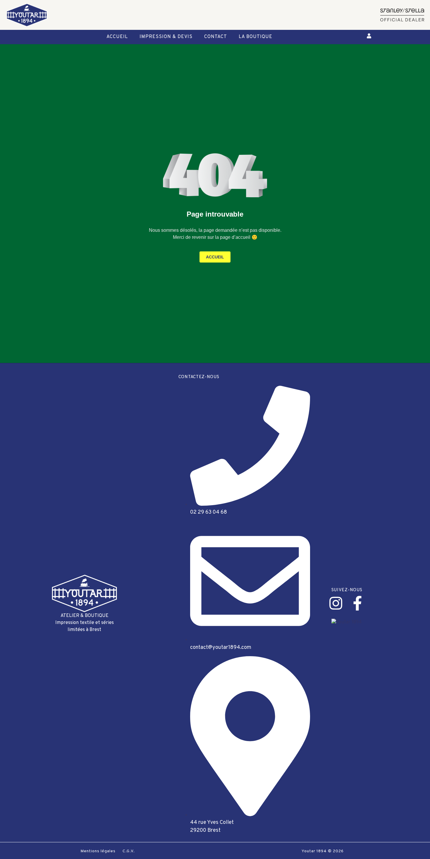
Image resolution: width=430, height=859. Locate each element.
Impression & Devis (166, 37)
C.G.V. (129, 851)
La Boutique (255, 37)
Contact (215, 37)
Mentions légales (98, 851)
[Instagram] (335, 603)
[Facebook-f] (357, 603)
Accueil (117, 37)
